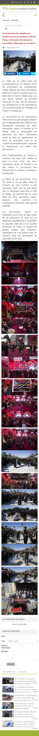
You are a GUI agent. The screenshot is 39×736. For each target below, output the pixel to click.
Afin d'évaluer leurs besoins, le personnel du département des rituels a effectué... (25, 681)
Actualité (14, 20)
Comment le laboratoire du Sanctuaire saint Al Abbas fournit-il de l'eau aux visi (25, 724)
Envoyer (11, 664)
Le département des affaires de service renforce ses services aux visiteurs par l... (25, 714)
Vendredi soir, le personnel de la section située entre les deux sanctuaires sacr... (26, 697)
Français (15, 2)
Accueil (6, 20)
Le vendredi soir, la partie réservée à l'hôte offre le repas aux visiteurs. (24, 706)
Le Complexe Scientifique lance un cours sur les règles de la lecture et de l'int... (25, 689)
